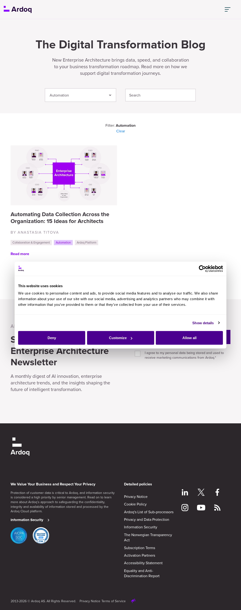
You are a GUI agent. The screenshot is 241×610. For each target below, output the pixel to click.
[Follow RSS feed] (217, 508)
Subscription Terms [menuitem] (139, 547)
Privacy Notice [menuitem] (136, 496)
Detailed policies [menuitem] (138, 484)
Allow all (189, 338)
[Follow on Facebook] (217, 493)
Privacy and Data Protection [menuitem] (146, 519)
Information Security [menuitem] (140, 527)
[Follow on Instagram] (185, 508)
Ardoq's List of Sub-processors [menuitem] (148, 511)
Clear (120, 131)
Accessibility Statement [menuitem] (143, 562)
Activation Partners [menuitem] (139, 555)
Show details (203, 323)
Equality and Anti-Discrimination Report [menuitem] (142, 573)
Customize (118, 338)
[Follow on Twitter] (201, 493)
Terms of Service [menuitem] (113, 601)
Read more (20, 254)
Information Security (27, 520)
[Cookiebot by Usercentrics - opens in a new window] (202, 268)
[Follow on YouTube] (201, 508)
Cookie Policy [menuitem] (135, 504)
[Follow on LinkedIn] (185, 493)
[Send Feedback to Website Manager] (133, 601)
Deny (52, 338)
